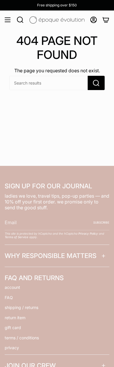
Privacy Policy (88, 233)
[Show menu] (7, 20)
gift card (13, 327)
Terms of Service (16, 237)
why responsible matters (50, 255)
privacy (12, 347)
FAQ (9, 297)
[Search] (96, 83)
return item (15, 317)
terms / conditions (22, 337)
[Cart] (106, 20)
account (12, 287)
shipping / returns (21, 307)
